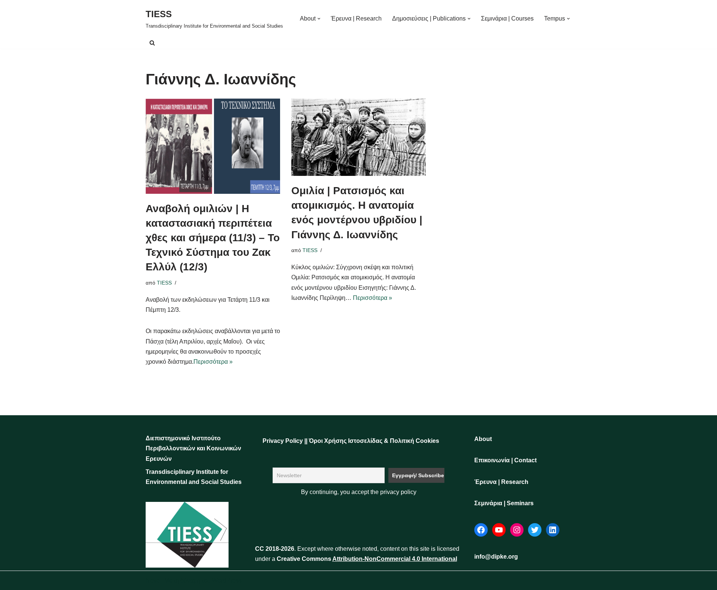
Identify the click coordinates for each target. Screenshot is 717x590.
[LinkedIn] (552, 530)
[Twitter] (534, 530)
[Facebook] (481, 530)
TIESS (164, 283)
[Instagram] (517, 530)
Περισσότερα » (213, 361)
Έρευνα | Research (356, 18)
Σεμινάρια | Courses (507, 18)
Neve (153, 580)
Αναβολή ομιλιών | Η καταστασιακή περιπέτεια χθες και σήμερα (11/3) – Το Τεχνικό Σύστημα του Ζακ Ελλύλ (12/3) (213, 238)
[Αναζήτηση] (152, 43)
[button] (318, 18)
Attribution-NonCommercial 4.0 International (394, 559)
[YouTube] (499, 530)
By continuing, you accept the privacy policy (358, 492)
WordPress (227, 580)
